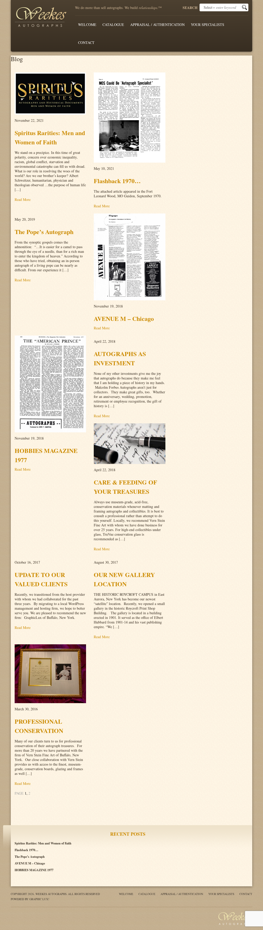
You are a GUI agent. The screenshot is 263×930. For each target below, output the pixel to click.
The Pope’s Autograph (30, 856)
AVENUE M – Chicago (30, 863)
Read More (23, 199)
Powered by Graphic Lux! (30, 899)
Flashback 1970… (26, 850)
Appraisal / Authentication (157, 24)
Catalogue (113, 24)
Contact (86, 42)
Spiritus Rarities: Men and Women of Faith (43, 843)
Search (190, 7)
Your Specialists (207, 24)
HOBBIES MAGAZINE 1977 (34, 870)
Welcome (87, 24)
